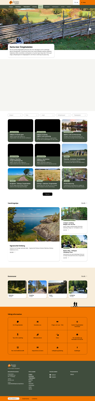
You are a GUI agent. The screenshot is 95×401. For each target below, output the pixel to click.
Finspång (31, 295)
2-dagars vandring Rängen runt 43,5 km (69, 223)
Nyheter (69, 6)
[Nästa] (90, 29)
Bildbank (72, 374)
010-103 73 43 (11, 380)
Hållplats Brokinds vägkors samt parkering (44, 135)
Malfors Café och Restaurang (72, 134)
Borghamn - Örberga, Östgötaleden (20, 183)
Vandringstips (55, 6)
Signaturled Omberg (17, 246)
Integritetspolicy (25, 398)
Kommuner (47, 6)
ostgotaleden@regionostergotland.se (16, 383)
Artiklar (63, 6)
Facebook (54, 374)
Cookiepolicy (34, 398)
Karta (40, 6)
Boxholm (11, 295)
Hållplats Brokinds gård (17, 134)
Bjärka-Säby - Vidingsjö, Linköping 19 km (70, 251)
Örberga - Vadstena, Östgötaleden (47, 183)
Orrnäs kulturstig (69, 183)
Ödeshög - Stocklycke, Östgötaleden (74, 159)
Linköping (72, 295)
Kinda (50, 295)
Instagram (54, 377)
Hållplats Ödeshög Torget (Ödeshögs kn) (16, 159)
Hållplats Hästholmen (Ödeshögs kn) (43, 159)
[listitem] (47, 29)
